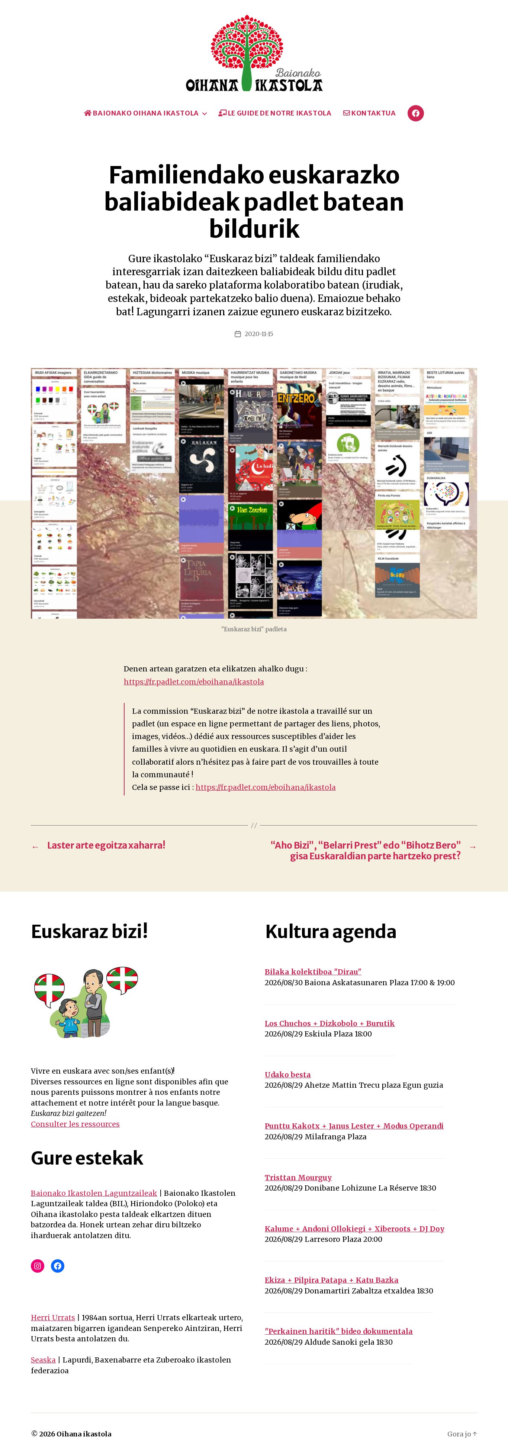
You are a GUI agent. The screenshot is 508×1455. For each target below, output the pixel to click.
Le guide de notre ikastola (278, 113)
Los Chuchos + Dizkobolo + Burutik (330, 1023)
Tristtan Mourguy (298, 1177)
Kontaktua (373, 113)
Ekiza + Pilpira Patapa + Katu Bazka (332, 1280)
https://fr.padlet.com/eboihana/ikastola (194, 681)
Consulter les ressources (75, 1124)
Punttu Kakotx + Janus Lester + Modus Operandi (354, 1126)
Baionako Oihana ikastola (145, 113)
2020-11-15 (259, 334)
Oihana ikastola (84, 1434)
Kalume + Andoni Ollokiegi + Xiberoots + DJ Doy (354, 1228)
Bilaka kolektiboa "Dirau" (313, 971)
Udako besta (288, 1074)
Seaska (43, 1359)
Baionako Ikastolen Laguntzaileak (94, 1193)
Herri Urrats (53, 1317)
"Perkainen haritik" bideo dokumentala (339, 1331)
